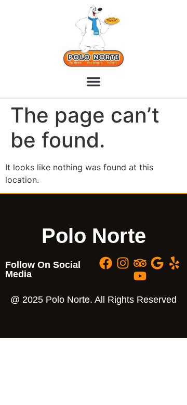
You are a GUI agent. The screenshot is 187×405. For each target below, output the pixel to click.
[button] (93, 81)
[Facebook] (105, 262)
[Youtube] (139, 275)
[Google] (157, 262)
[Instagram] (122, 262)
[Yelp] (174, 262)
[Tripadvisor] (139, 262)
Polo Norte (94, 235)
